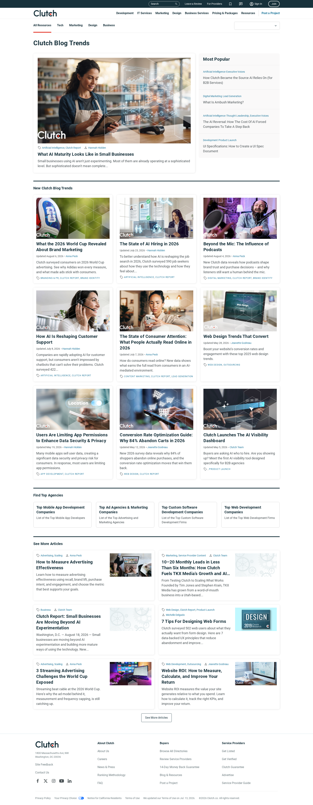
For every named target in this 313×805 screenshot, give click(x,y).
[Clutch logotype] (45, 13)
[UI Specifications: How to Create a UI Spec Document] (239, 146)
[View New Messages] (241, 4)
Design (176, 13)
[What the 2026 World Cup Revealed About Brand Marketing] (72, 239)
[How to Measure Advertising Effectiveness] (93, 575)
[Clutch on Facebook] (37, 780)
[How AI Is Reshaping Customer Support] (72, 335)
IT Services (144, 13)
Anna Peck (72, 256)
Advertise (228, 775)
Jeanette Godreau (241, 342)
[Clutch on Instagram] (53, 780)
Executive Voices (235, 71)
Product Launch (227, 140)
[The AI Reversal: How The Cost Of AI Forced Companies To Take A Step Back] (239, 121)
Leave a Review (193, 3)
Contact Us (42, 772)
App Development (52, 474)
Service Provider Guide (236, 783)
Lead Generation (232, 96)
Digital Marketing (212, 96)
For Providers (214, 3)
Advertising (47, 555)
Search (155, 3)
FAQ (100, 783)
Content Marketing (137, 376)
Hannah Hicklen (97, 147)
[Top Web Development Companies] (250, 514)
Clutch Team (237, 447)
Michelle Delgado (175, 614)
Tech (60, 25)
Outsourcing (232, 365)
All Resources (42, 25)
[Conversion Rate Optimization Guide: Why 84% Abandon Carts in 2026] (156, 432)
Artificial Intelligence (53, 147)
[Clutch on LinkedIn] (69, 780)
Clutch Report (73, 147)
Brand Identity (90, 278)
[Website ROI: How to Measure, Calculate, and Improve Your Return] (219, 684)
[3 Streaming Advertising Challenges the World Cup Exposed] (93, 684)
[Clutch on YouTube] (61, 780)
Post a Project (271, 13)
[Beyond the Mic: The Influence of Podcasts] (240, 239)
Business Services (197, 13)
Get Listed (228, 751)
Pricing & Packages (225, 13)
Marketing (162, 13)
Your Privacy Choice (65, 798)
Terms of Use (132, 798)
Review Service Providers (175, 759)
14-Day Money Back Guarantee (179, 767)
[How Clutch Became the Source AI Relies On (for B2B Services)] (239, 77)
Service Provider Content (192, 555)
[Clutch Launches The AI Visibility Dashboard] (240, 432)
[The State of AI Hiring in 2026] (156, 239)
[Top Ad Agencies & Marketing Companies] (125, 514)
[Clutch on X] (45, 780)
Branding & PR (50, 278)
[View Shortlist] (230, 3)
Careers (102, 759)
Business (109, 25)
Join (274, 3)
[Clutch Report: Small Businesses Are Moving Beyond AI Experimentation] (93, 630)
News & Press (106, 767)
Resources (248, 13)
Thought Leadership (237, 115)
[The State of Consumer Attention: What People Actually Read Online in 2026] (156, 335)
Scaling (58, 555)
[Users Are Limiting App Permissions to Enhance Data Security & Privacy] (72, 432)
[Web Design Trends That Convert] (240, 335)
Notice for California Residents (104, 798)
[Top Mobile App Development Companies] (62, 514)
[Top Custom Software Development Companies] (188, 514)
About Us (103, 751)
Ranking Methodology (111, 775)
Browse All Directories (173, 751)
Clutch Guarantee (233, 767)
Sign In (258, 3)
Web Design (215, 365)
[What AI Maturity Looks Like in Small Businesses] (114, 113)
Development (124, 13)
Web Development (176, 664)
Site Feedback (44, 764)
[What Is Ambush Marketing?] (239, 99)
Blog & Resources (171, 775)
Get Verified (229, 759)
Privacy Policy (43, 798)
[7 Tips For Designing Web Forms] (219, 630)
